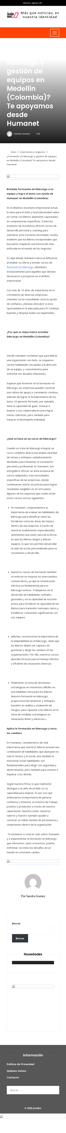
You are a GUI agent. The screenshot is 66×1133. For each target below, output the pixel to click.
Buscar (16, 923)
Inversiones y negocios (19, 46)
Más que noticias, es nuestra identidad (40, 15)
